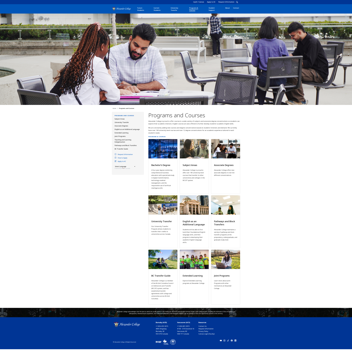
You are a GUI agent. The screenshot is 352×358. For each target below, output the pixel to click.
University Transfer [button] (174, 9)
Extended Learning (121, 133)
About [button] (227, 8)
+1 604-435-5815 (162, 326)
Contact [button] (236, 8)
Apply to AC (211, 2)
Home (114, 108)
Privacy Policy (203, 331)
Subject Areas (120, 119)
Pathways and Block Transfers (126, 145)
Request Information (226, 2)
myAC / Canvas (198, 2)
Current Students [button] (157, 9)
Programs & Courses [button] (193, 9)
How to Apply (122, 158)
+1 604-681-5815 (183, 326)
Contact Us (202, 326)
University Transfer (122, 122)
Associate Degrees (121, 126)
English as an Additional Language (127, 129)
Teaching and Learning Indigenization (123, 141)
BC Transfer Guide (121, 149)
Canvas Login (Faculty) (206, 334)
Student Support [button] (212, 9)
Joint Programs (120, 136)
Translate (127, 168)
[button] (237, 2)
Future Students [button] (140, 9)
